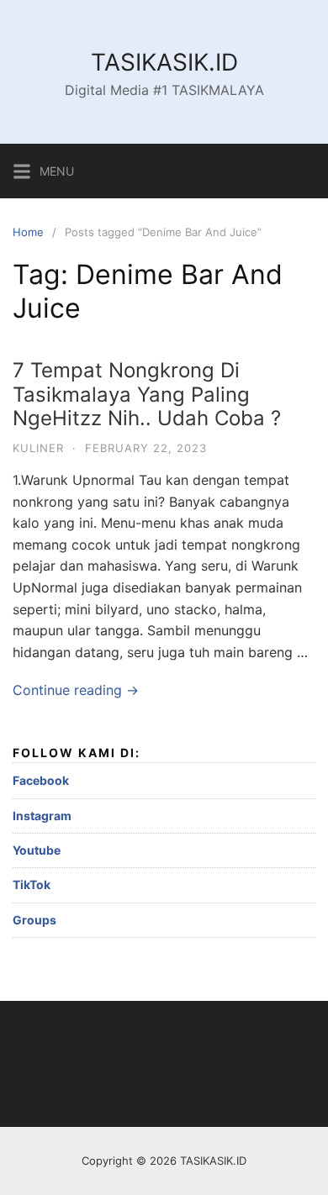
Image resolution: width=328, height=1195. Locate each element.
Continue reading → (76, 690)
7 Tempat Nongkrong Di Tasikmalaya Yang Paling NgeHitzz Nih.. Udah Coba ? (147, 394)
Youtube (37, 850)
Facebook (41, 780)
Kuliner (38, 448)
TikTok (31, 884)
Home (28, 232)
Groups (34, 920)
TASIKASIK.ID (164, 62)
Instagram (42, 815)
